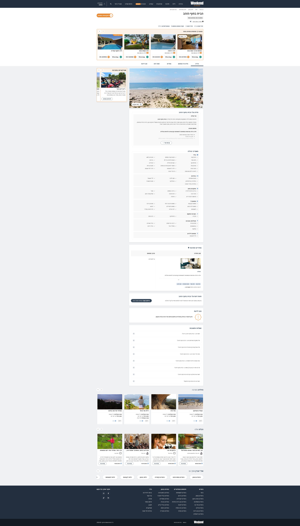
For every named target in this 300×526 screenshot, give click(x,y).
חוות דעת (157, 64)
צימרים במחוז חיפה (178, 477)
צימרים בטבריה (164, 511)
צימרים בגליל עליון (163, 505)
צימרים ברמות (165, 508)
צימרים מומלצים (198, 502)
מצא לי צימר (118, 4)
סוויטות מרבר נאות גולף (194, 51)
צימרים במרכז (182, 511)
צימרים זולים (199, 508)
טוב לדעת (144, 64)
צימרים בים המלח (181, 508)
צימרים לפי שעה (147, 511)
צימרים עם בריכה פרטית (179, 502)
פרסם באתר (148, 502)
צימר (202, 493)
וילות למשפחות (110, 477)
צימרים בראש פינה (163, 493)
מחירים (169, 64)
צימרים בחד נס (199, 505)
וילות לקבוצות (127, 477)
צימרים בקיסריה (160, 477)
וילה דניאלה (171, 51)
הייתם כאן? (141, 301)
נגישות (184, 522)
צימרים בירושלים (198, 514)
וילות (196, 9)
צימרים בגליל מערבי (163, 496)
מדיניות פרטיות (177, 522)
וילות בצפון (190, 9)
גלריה (197, 64)
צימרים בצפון (197, 477)
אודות (150, 499)
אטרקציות (149, 508)
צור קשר (149, 496)
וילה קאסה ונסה (144, 51)
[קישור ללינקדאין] (108, 497)
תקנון (150, 505)
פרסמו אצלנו (128, 4)
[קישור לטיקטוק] (103, 497)
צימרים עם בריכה (198, 511)
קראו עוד (167, 143)
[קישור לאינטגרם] (103, 493)
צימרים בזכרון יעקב (197, 499)
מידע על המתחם (183, 64)
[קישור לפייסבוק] (108, 493)
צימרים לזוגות (182, 505)
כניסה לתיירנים (147, 493)
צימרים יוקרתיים (181, 499)
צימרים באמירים (164, 499)
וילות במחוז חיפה (182, 9)
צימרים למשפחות (181, 493)
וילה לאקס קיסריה (116, 51)
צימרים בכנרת (165, 502)
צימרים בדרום (182, 496)
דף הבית (201, 9)
